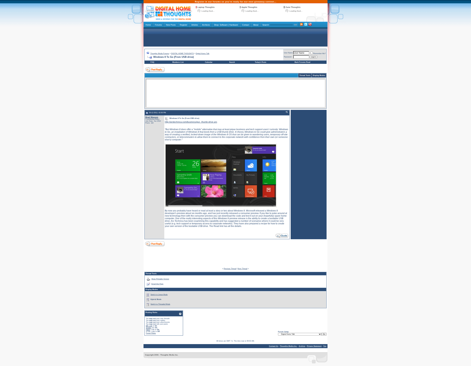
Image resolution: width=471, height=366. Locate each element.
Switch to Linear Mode (159, 295)
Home (148, 25)
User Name (288, 53)
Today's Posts (260, 62)
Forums (158, 25)
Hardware (233, 25)
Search (265, 25)
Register (183, 25)
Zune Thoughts (292, 7)
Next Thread (242, 269)
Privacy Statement (314, 346)
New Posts (171, 25)
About (255, 25)
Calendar (209, 62)
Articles (194, 25)
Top (324, 346)
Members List (178, 62)
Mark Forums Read (302, 62)
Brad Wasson (151, 117)
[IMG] (148, 329)
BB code (149, 326)
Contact (245, 25)
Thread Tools (304, 75)
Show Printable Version (160, 279)
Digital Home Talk (202, 53)
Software (224, 25)
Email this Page (157, 284)
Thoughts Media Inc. (288, 346)
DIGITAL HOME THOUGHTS (182, 53)
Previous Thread (230, 269)
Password (287, 57)
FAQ (152, 62)
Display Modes (319, 75)
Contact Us (273, 346)
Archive (302, 346)
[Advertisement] (235, 37)
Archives (206, 25)
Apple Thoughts (249, 7)
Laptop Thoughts (206, 7)
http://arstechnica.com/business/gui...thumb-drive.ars (191, 122)
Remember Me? (319, 53)
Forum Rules (151, 333)
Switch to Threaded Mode (160, 304)
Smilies (148, 328)
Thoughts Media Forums (159, 53)
